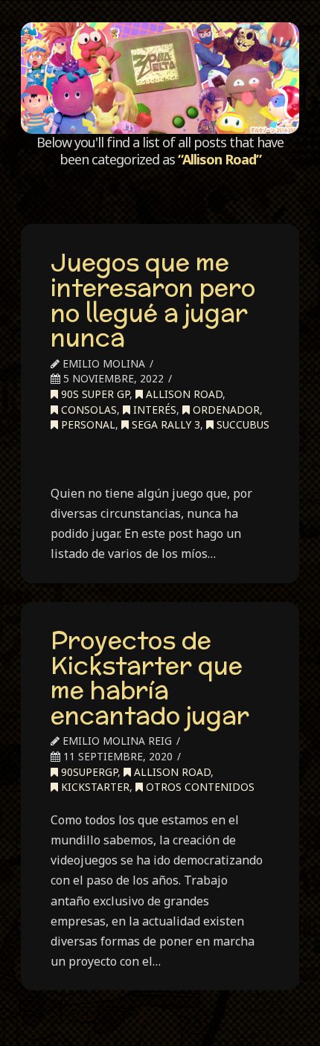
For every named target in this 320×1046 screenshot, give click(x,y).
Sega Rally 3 (164, 424)
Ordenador (225, 409)
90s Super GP (93, 394)
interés (153, 409)
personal (86, 424)
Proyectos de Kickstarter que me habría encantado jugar (150, 677)
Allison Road (183, 394)
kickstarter (93, 787)
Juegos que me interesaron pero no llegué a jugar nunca (153, 299)
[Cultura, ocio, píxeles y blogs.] (160, 78)
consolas (87, 409)
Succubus (241, 424)
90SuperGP (88, 772)
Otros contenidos (199, 787)
